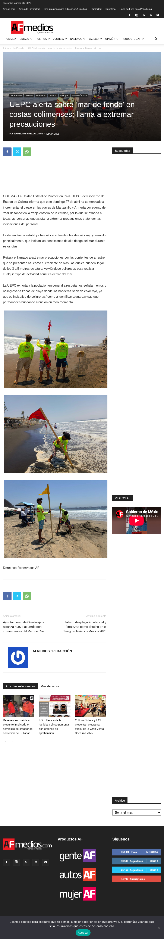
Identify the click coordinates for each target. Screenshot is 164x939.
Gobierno (40, 95)
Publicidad (96, 9)
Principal (64, 95)
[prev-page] (5, 741)
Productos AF (131, 39)
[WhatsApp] (27, 151)
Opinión (110, 39)
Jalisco (94, 39)
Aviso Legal (9, 9)
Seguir (154, 860)
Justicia (58, 39)
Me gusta (152, 852)
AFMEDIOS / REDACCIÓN (28, 133)
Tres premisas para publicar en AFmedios (65, 9)
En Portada (18, 48)
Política (41, 39)
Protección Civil (79, 95)
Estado (24, 39)
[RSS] (144, 15)
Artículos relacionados (20, 686)
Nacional (76, 39)
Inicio (6, 48)
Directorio (110, 9)
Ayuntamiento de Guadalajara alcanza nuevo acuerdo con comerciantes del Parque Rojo (24, 626)
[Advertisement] (136, 443)
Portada (10, 39)
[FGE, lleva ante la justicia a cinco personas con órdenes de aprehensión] (54, 706)
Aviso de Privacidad (29, 9)
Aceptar (83, 932)
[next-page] (12, 741)
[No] (159, 928)
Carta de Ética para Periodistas (136, 9)
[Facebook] (129, 15)
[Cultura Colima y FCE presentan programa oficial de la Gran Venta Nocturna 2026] (90, 706)
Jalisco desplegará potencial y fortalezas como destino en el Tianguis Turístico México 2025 (84, 626)
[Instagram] (136, 15)
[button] (156, 39)
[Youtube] (158, 15)
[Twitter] (151, 15)
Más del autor (50, 686)
